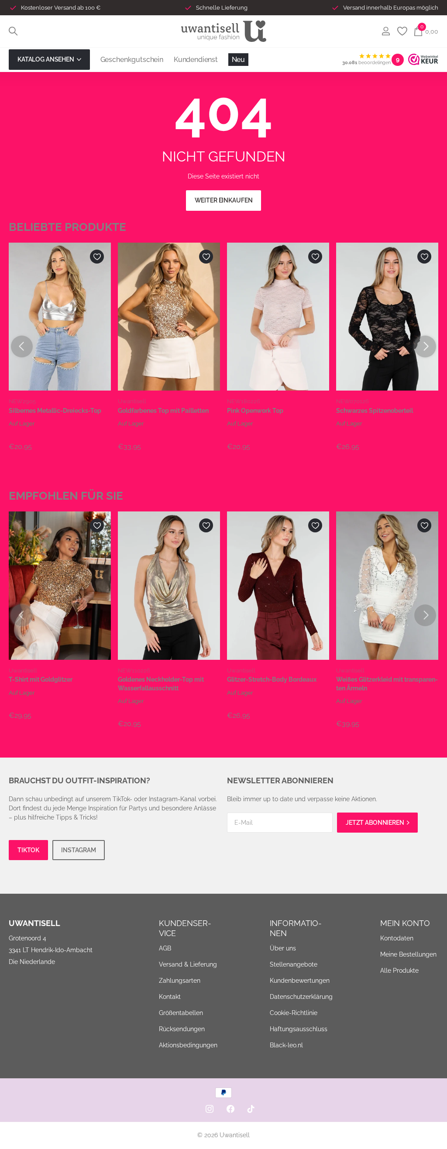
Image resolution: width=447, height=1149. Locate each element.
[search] (13, 31)
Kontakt (170, 996)
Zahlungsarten (179, 980)
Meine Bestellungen (408, 954)
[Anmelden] (386, 31)
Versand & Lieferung (188, 964)
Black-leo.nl (286, 1045)
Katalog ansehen (46, 59)
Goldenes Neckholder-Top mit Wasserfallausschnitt (161, 683)
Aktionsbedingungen (188, 1045)
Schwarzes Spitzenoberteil (374, 410)
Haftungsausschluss (298, 1029)
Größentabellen (181, 1012)
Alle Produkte (399, 970)
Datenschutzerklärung (301, 996)
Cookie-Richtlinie (293, 1012)
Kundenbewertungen (300, 980)
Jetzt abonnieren (376, 822)
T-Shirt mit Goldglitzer (40, 679)
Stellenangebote (293, 964)
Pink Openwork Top (255, 410)
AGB (165, 948)
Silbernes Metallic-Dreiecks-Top (55, 410)
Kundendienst (196, 59)
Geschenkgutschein (131, 59)
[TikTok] (251, 1109)
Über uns (283, 948)
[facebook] (230, 1109)
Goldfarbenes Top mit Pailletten (163, 410)
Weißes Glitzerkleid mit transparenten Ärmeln (387, 683)
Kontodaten (396, 938)
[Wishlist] (402, 31)
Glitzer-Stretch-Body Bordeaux (271, 679)
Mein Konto (405, 923)
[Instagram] (209, 1109)
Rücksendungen (182, 1029)
